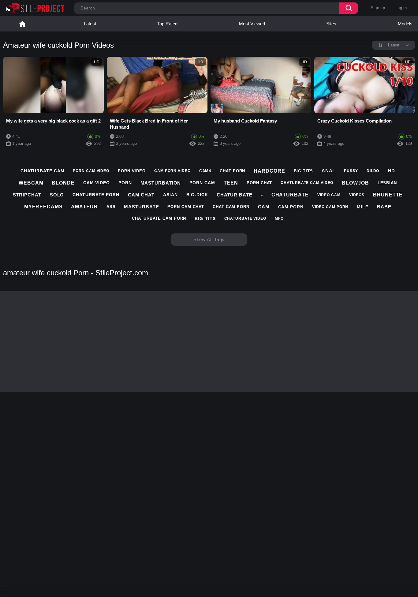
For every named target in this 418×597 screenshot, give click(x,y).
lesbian (387, 183)
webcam (31, 182)
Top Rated (167, 23)
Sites (331, 23)
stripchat (27, 194)
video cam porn (330, 207)
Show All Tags (209, 239)
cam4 (205, 171)
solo (57, 194)
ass (111, 206)
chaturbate (290, 194)
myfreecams (43, 206)
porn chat (259, 183)
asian (170, 194)
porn (125, 182)
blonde (63, 182)
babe (384, 206)
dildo (373, 171)
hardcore (269, 171)
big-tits (205, 218)
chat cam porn (231, 206)
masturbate (141, 206)
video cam (329, 195)
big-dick (197, 194)
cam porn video (172, 171)
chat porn (232, 171)
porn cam (202, 182)
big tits (303, 171)
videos (356, 195)
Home (22, 24)
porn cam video (91, 171)
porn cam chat (185, 206)
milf (362, 206)
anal (329, 170)
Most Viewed (252, 23)
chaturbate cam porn (159, 218)
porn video (132, 171)
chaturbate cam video (307, 183)
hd (391, 170)
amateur (84, 206)
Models (405, 23)
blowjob (355, 182)
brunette (388, 194)
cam (264, 206)
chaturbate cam (43, 170)
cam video (96, 182)
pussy (351, 171)
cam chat (141, 194)
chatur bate (234, 194)
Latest (90, 23)
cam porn (291, 206)
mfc (279, 218)
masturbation (160, 182)
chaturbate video (245, 218)
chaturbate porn (96, 194)
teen (231, 182)
